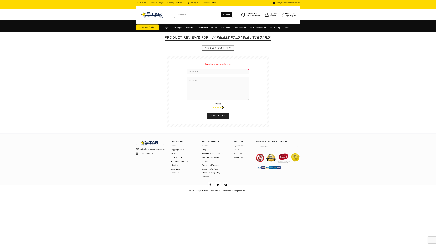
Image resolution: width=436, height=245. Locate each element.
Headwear (239, 27)
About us (174, 165)
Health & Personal (256, 27)
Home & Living (274, 27)
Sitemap (174, 146)
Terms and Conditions (179, 161)
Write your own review (218, 48)
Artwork (174, 153)
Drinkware (189, 27)
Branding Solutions (174, 3)
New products (207, 161)
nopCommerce (203, 191)
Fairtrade (205, 176)
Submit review (218, 115)
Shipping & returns (178, 149)
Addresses (238, 153)
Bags (166, 27)
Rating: (218, 104)
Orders (236, 149)
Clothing (176, 27)
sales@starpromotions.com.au (152, 149)
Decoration (175, 169)
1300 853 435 (146, 153)
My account (238, 146)
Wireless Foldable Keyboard (240, 37)
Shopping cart (239, 157)
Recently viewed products (212, 153)
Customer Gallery (209, 3)
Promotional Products (210, 165)
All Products (141, 3)
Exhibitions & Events (206, 27)
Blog (204, 149)
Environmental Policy (210, 169)
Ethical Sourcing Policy (211, 173)
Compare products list (211, 157)
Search (226, 14)
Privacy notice (176, 157)
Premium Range (156, 3)
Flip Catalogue (192, 3)
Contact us (175, 173)
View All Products (149, 27)
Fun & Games (225, 27)
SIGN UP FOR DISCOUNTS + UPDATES (271, 142)
